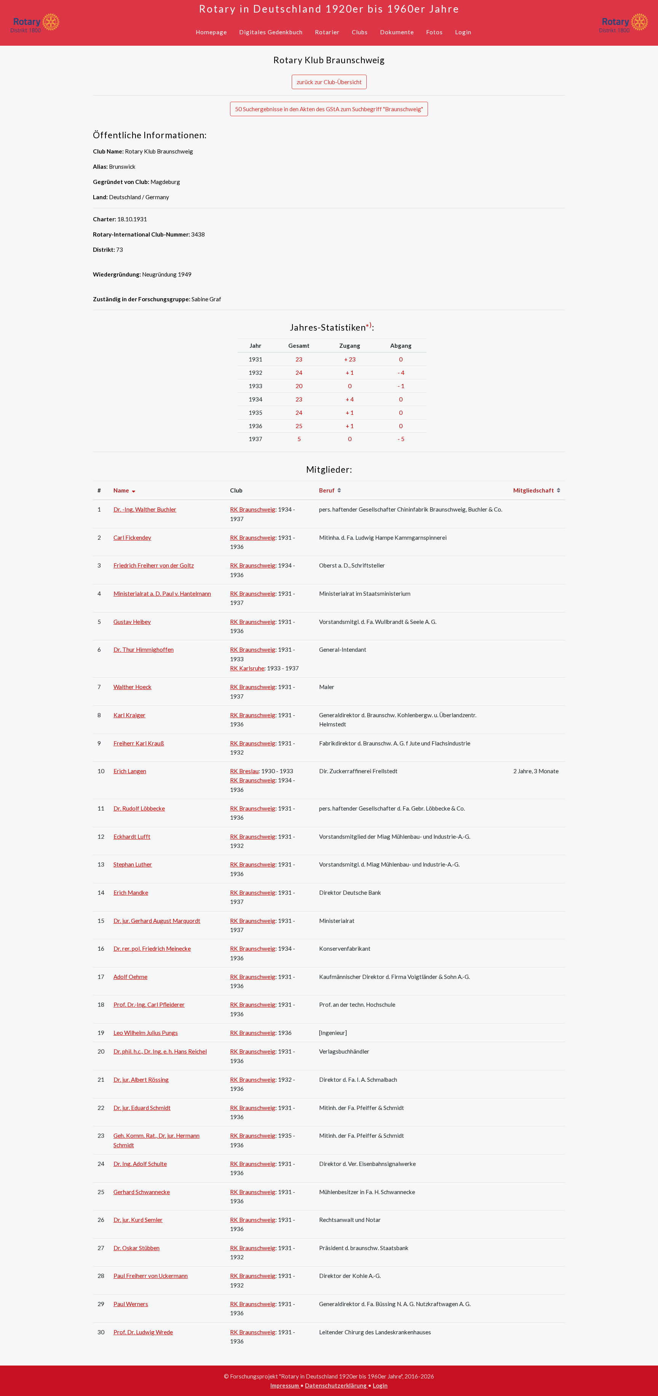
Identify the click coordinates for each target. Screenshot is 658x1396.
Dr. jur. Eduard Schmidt (142, 1107)
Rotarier (327, 32)
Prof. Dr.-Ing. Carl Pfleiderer (149, 1004)
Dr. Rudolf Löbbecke (139, 808)
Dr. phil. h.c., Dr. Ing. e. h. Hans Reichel (160, 1051)
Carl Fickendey (132, 537)
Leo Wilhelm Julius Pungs (145, 1032)
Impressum (285, 1385)
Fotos (434, 32)
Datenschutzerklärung (336, 1385)
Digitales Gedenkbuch (271, 32)
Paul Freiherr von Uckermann (150, 1275)
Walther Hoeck (132, 686)
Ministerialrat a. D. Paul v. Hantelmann (162, 593)
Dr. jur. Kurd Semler (138, 1219)
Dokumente (397, 32)
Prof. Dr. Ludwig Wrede (143, 1332)
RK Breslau (244, 771)
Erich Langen (129, 771)
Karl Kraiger (129, 715)
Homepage (211, 32)
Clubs (360, 32)
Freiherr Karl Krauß (138, 743)
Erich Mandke (130, 892)
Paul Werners (130, 1303)
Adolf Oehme (130, 976)
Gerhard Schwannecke (141, 1191)
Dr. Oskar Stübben (136, 1247)
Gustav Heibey (132, 621)
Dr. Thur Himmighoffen (143, 649)
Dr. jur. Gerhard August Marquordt (156, 920)
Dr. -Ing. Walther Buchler (144, 509)
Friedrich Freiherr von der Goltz (153, 565)
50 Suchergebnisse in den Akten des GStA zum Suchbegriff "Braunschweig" (329, 109)
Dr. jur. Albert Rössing (141, 1079)
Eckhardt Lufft (131, 836)
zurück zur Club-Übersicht (329, 81)
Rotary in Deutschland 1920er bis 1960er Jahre (329, 9)
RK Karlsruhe (247, 668)
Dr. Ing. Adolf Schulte (140, 1163)
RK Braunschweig (252, 509)
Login (463, 32)
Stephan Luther (132, 864)
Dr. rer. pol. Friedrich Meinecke (152, 948)
